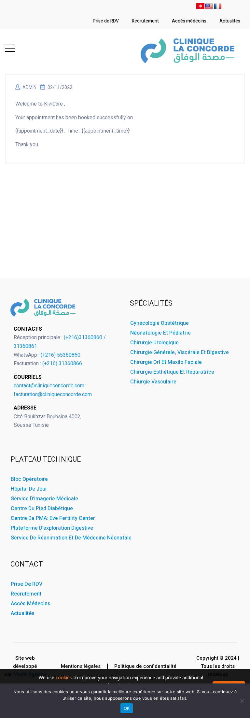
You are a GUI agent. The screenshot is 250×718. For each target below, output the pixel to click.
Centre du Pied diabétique (42, 508)
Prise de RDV (106, 21)
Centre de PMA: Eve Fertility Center (53, 518)
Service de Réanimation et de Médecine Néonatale (71, 538)
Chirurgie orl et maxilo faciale (166, 362)
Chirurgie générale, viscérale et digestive (179, 352)
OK (127, 708)
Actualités (229, 21)
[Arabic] (200, 7)
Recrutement (145, 21)
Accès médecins (189, 21)
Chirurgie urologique (154, 343)
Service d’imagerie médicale (44, 499)
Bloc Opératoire (29, 479)
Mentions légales (81, 666)
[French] (218, 7)
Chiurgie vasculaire (153, 382)
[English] (209, 7)
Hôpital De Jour (29, 489)
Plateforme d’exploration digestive (52, 528)
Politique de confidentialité (145, 666)
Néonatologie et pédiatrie (160, 333)
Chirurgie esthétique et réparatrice (172, 372)
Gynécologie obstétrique (159, 323)
